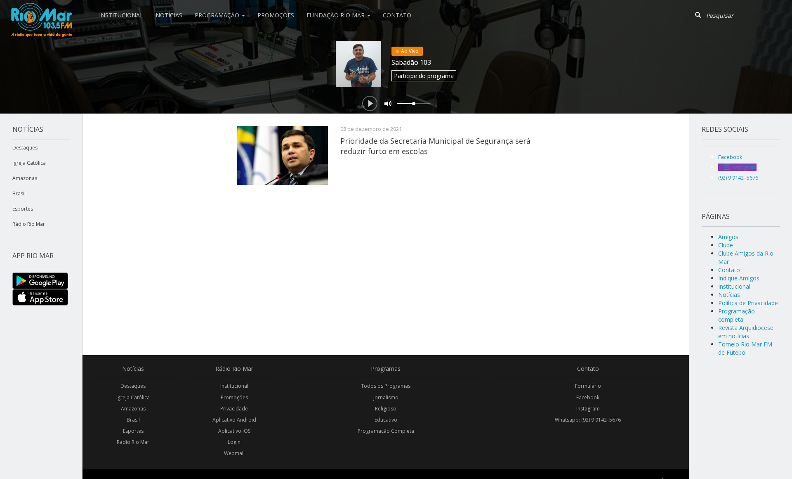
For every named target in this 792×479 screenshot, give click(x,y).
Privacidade (234, 408)
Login (234, 442)
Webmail (234, 453)
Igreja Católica (29, 162)
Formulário (588, 385)
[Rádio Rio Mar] (41, 10)
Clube (725, 245)
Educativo (386, 419)
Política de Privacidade (748, 303)
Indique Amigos (738, 278)
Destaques (25, 147)
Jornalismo (385, 397)
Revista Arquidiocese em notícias (745, 332)
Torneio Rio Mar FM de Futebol (745, 348)
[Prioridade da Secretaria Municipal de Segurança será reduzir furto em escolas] (282, 155)
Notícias (169, 15)
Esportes (22, 208)
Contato (397, 15)
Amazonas (24, 178)
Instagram (588, 408)
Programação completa (736, 315)
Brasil (19, 193)
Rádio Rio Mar (28, 224)
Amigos (728, 237)
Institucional (121, 15)
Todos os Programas (385, 385)
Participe (424, 76)
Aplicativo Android (234, 419)
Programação (218, 15)
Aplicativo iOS (234, 430)
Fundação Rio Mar (336, 15)
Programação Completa (386, 430)
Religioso (385, 408)
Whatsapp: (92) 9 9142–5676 (588, 419)
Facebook (587, 397)
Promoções (275, 15)
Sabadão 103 (411, 62)
